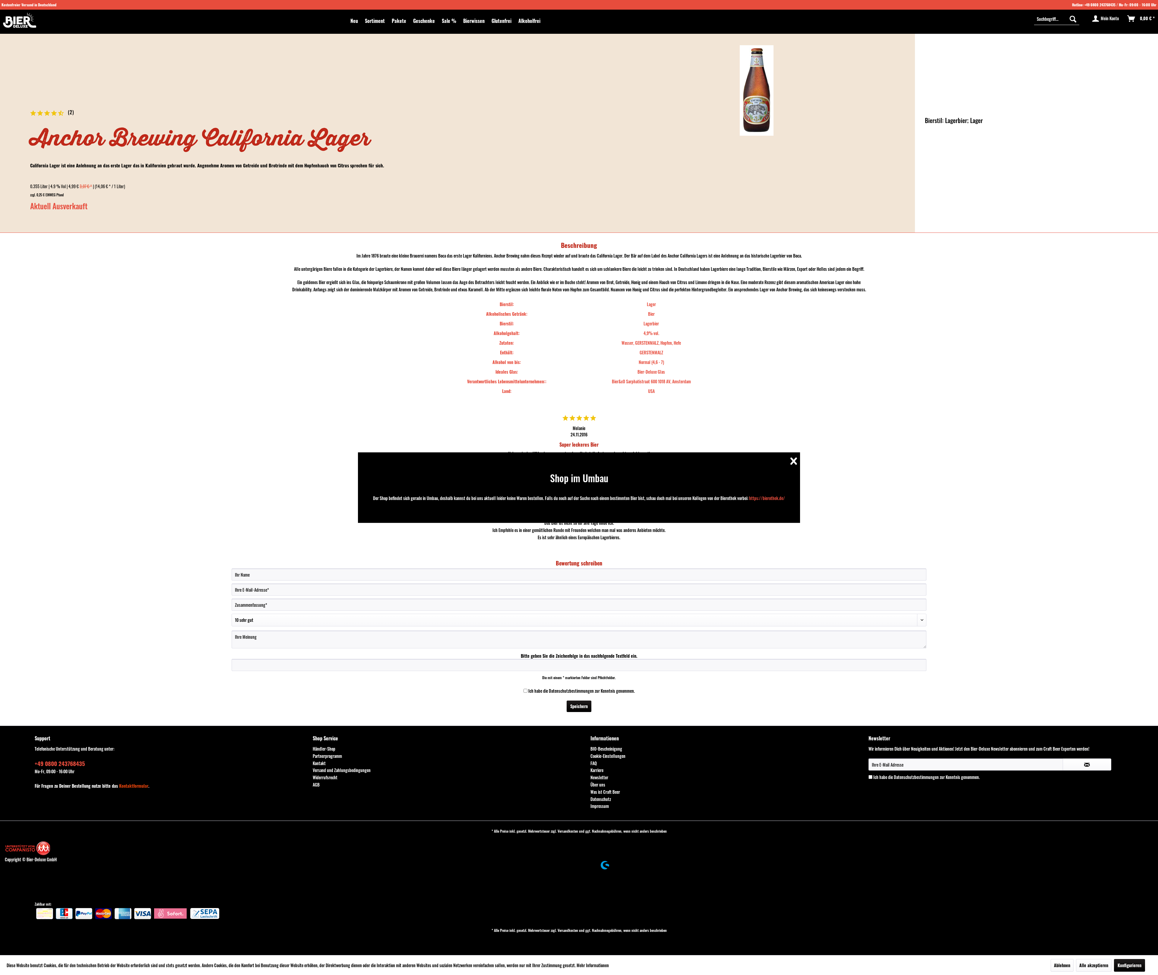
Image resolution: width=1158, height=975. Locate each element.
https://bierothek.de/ (767, 498)
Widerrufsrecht (325, 777)
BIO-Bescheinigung (606, 748)
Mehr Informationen (593, 965)
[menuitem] (354, 20)
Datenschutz (600, 799)
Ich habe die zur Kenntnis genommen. (581, 691)
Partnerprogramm (327, 756)
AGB (316, 784)
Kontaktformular (133, 786)
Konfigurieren (1129, 965)
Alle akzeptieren (1093, 965)
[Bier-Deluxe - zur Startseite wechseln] (19, 20)
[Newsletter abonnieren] (1087, 764)
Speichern (579, 706)
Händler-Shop (324, 748)
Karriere (596, 770)
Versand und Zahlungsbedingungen (342, 770)
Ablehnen (1062, 965)
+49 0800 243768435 (1099, 4)
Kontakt (319, 763)
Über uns (597, 784)
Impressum (599, 806)
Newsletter (599, 777)
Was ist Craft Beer (605, 792)
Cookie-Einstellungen (607, 756)
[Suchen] (1073, 19)
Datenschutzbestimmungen (571, 691)
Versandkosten (568, 831)
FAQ (593, 763)
